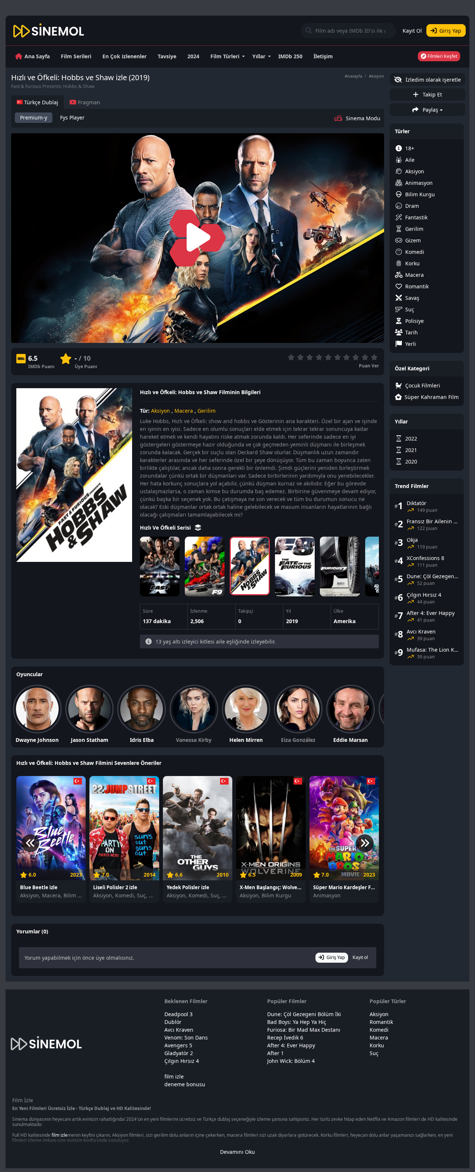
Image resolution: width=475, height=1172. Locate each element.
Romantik (417, 286)
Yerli (410, 343)
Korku (412, 263)
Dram (412, 205)
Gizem (413, 240)
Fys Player (72, 117)
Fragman (88, 102)
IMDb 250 (290, 56)
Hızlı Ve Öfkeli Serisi (166, 527)
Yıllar (258, 56)
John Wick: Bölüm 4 (291, 1060)
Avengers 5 (178, 1045)
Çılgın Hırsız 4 (181, 1060)
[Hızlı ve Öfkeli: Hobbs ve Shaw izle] (249, 566)
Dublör (172, 1021)
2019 (292, 621)
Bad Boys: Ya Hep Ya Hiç (296, 1021)
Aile (410, 159)
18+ (409, 148)
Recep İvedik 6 (285, 1037)
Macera (183, 410)
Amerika (345, 621)
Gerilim (206, 410)
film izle (174, 1076)
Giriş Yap (450, 30)
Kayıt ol (360, 957)
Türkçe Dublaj (40, 102)
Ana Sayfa (37, 56)
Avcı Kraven (178, 1029)
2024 (193, 56)
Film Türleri (224, 56)
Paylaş (429, 109)
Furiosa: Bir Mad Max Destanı (303, 1029)
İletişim (323, 56)
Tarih (411, 332)
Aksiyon (376, 76)
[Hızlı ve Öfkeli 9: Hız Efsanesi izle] (205, 566)
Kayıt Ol (412, 30)
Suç (409, 309)
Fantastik (416, 217)
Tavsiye (167, 56)
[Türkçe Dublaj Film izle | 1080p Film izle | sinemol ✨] (49, 30)
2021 (411, 450)
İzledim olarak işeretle (432, 79)
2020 (411, 461)
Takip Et (431, 94)
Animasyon (419, 182)
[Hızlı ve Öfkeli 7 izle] (340, 566)
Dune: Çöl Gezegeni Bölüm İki (304, 1014)
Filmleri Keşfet (441, 56)
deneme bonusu (184, 1084)
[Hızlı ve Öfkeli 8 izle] (295, 566)
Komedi (414, 251)
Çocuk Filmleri (422, 385)
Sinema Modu (363, 118)
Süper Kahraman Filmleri (431, 396)
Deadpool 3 (178, 1014)
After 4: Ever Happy (291, 1045)
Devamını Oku (237, 1151)
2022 (411, 438)
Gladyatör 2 (178, 1053)
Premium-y (33, 117)
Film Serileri (76, 56)
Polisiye (414, 320)
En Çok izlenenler (124, 56)
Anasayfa (353, 76)
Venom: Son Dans (186, 1037)
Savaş (412, 297)
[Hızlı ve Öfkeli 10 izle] (160, 566)
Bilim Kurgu (420, 194)
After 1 (275, 1053)
